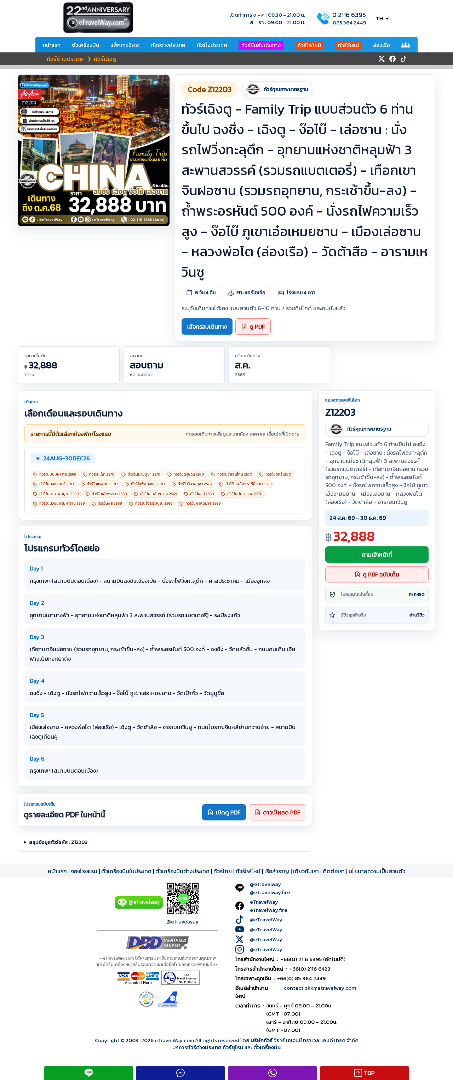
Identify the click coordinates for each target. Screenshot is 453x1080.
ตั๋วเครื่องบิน (85, 45)
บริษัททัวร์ (262, 1040)
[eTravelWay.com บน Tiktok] (403, 59)
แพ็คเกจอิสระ (125, 45)
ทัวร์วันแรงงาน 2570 (102, 484)
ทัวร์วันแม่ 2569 (202, 493)
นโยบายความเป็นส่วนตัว (377, 871)
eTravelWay (264, 902)
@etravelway (182, 921)
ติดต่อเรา (334, 871)
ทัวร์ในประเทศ (212, 45)
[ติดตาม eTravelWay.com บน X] (381, 59)
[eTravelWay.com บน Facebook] (392, 59)
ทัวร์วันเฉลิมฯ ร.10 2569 (158, 493)
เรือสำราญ (276, 871)
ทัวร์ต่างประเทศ (168, 45)
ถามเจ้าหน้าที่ (377, 554)
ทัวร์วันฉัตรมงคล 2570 (244, 493)
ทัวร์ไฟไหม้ (309, 45)
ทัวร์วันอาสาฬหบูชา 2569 (59, 493)
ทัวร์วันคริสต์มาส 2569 (202, 503)
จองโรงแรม (84, 871)
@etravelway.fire (270, 892)
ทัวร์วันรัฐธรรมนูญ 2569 (153, 503)
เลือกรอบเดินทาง (207, 326)
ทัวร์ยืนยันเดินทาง (261, 45)
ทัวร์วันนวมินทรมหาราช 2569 (62, 503)
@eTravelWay (266, 919)
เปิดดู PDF (228, 812)
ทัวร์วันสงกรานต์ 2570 (56, 484)
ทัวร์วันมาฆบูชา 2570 (144, 474)
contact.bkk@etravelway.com (320, 988)
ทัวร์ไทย (222, 871)
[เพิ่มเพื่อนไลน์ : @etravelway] (139, 907)
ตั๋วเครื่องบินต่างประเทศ (182, 871)
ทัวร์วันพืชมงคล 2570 (148, 484)
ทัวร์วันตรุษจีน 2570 (188, 474)
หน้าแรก (52, 45)
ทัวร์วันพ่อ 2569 (110, 503)
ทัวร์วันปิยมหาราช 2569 (57, 474)
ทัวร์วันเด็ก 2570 (101, 474)
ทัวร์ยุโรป (233, 1047)
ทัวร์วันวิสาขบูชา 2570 (195, 484)
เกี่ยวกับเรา (306, 871)
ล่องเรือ (381, 45)
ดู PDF (257, 326)
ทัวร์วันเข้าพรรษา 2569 (109, 493)
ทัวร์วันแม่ (348, 45)
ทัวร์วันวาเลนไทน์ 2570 (234, 474)
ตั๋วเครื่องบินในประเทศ (126, 871)
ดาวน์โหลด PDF (281, 812)
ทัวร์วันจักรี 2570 (278, 474)
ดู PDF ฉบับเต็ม (381, 574)
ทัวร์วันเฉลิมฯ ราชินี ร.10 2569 (248, 484)
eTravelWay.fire (268, 910)
